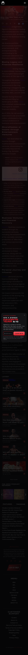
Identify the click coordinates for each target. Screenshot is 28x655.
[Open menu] (25, 3)
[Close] (24, 315)
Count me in (19, 333)
